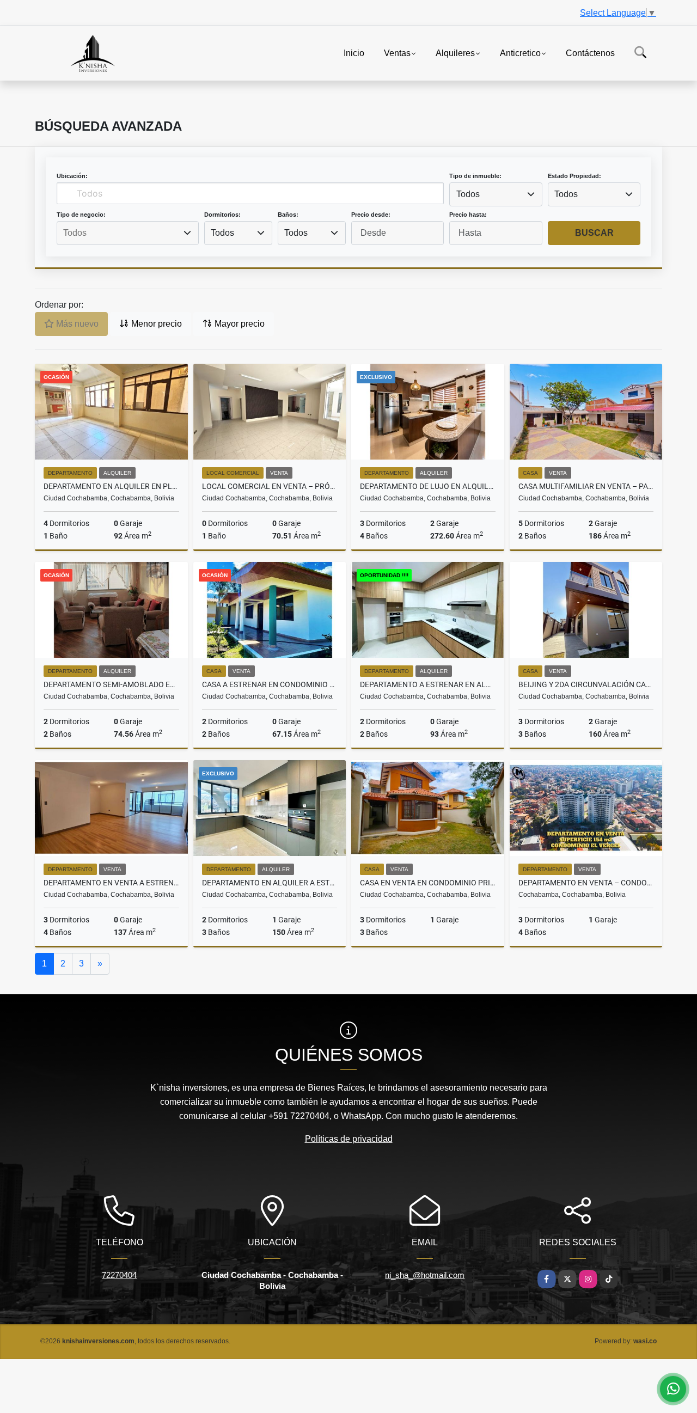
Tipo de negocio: (81, 214)
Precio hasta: (468, 214)
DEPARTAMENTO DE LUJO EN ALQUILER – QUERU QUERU (428, 486)
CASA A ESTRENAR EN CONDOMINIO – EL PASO (270, 684)
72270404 (119, 1275)
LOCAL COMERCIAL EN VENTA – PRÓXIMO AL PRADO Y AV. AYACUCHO (270, 486)
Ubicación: (72, 176)
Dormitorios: (222, 214)
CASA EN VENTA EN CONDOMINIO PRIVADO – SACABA (428, 882)
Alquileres (455, 52)
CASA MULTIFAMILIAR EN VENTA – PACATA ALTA (586, 486)
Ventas (397, 52)
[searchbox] (127, 233)
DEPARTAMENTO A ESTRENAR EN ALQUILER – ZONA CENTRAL (428, 684)
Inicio (354, 52)
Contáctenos (590, 52)
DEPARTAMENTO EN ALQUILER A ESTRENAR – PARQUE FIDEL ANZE (270, 882)
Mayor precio (238, 323)
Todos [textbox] (468, 194)
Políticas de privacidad (349, 1138)
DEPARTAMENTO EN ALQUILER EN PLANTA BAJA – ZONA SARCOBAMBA (111, 486)
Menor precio (155, 323)
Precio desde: (370, 214)
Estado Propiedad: (574, 176)
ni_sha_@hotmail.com (424, 1275)
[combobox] (495, 194)
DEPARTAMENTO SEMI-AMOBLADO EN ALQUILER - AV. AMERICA (111, 684)
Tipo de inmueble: (475, 176)
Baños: (288, 214)
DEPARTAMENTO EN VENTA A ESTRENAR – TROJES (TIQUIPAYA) (111, 882)
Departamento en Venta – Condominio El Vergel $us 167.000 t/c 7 (586, 882)
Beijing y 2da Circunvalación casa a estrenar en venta (586, 684)
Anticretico (520, 52)
